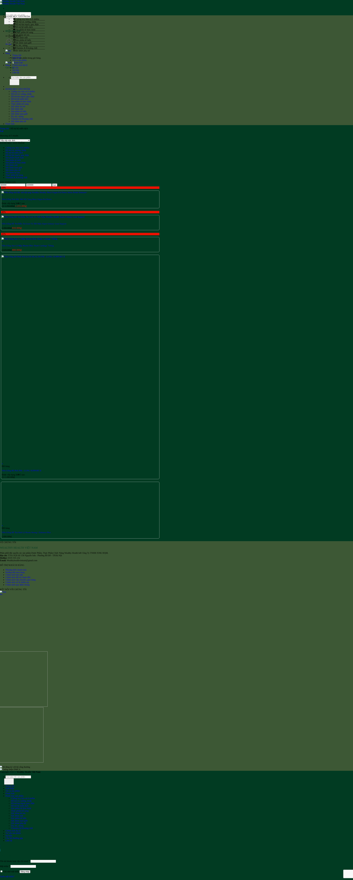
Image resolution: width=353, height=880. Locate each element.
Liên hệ (15, 72)
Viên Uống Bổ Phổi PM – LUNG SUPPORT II (21, 470)
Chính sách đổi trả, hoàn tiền (18, 577)
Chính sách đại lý (20, 65)
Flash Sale (18, 62)
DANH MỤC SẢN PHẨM (18, 89)
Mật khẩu (5, 866)
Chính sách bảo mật (14, 575)
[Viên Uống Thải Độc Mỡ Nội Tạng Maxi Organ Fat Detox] (44, 192)
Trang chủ (16, 55)
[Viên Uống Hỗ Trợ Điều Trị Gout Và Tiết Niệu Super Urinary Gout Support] (43, 217)
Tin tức (15, 67)
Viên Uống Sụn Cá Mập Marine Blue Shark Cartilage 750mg (28, 246)
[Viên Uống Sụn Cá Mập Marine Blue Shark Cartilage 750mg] (29, 239)
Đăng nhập (25, 872)
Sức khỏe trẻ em (22, 35)
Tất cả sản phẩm (19, 60)
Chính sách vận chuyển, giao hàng (21, 580)
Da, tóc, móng (21, 45)
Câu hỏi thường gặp (14, 838)
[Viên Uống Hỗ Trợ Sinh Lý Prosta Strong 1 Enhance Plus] (22, 523)
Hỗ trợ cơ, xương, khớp (26, 21)
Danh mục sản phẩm (14, 796)
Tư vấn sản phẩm (13, 833)
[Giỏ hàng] (9, 53)
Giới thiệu (16, 57)
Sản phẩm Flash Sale (15, 157)
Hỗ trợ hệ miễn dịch (24, 27)
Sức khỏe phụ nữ (22, 50)
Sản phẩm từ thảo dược (25, 29)
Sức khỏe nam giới (23, 42)
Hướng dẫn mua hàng (15, 572)
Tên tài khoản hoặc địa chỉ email (15, 861)
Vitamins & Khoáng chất (26, 48)
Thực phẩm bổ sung (24, 32)
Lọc (54, 185)
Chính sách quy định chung (18, 585)
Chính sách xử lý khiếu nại (17, 582)
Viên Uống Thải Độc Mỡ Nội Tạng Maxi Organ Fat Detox (27, 199)
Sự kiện (15, 70)
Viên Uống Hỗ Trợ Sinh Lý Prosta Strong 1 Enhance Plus (26, 532)
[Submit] (14, 82)
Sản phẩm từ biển (23, 40)
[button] (80, 195)
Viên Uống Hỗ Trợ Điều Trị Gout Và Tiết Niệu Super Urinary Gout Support (34, 224)
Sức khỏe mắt (22, 37)
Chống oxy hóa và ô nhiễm (27, 19)
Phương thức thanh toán (16, 570)
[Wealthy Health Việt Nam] (12, 2)
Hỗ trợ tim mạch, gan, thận (27, 24)
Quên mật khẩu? (7, 876)
